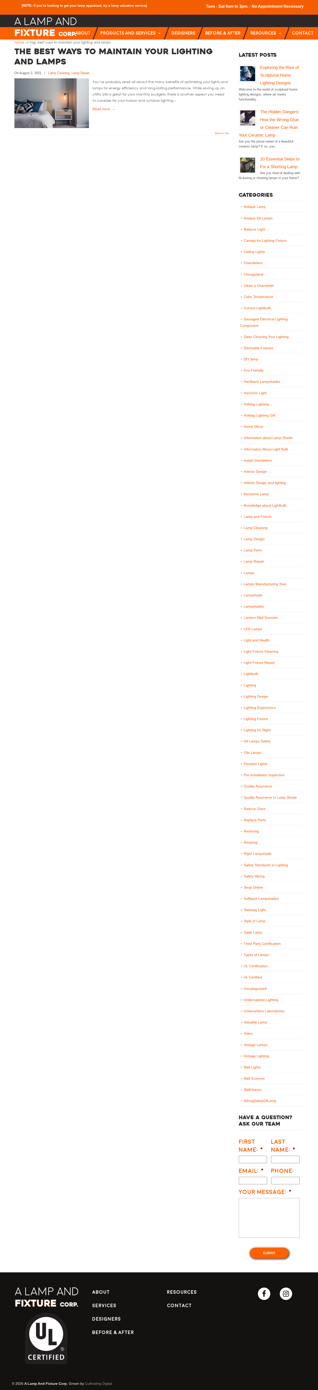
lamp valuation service (128, 5)
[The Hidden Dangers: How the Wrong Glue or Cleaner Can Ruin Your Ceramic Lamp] (247, 117)
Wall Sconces (254, 1078)
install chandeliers (258, 460)
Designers (183, 33)
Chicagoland (253, 274)
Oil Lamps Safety (257, 741)
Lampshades (254, 606)
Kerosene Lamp (256, 494)
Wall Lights (252, 1067)
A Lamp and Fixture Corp (45, 27)
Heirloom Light (255, 393)
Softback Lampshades (261, 899)
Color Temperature (258, 297)
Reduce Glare (255, 809)
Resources (263, 33)
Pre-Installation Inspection (264, 775)
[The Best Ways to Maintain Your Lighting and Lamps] (51, 127)
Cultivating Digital (98, 1384)
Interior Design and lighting (265, 483)
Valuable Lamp (255, 1022)
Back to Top (222, 133)
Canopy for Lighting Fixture (265, 240)
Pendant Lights (255, 764)
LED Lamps (253, 629)
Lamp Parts (253, 550)
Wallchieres (253, 1090)
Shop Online (253, 887)
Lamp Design (254, 539)
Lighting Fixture (256, 719)
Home (19, 42)
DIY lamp (251, 359)
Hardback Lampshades (262, 381)
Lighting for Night (257, 730)
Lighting (250, 685)
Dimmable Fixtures (258, 348)
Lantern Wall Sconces (261, 618)
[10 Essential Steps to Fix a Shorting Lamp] (247, 165)
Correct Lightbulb (257, 308)
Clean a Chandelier (259, 286)
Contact (303, 33)
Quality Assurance (258, 786)
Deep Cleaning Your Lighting (266, 337)
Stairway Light (255, 910)
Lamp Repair (81, 73)
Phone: (282, 1171)
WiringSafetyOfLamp (260, 1101)
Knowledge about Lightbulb (265, 505)
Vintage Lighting (256, 1056)
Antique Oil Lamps (258, 218)
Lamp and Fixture (258, 517)
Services (104, 1305)
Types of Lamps (256, 955)
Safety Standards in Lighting (266, 865)
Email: (251, 1171)
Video (248, 1033)
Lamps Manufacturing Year (265, 584)
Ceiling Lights (254, 252)
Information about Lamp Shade (268, 438)
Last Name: (283, 1146)
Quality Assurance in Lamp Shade (270, 797)
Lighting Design (256, 696)
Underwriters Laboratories (264, 1011)
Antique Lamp (255, 207)
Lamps (249, 573)
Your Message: (265, 1192)
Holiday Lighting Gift (259, 415)
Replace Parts (255, 820)
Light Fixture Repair (259, 663)
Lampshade (253, 595)
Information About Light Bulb (266, 449)
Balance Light (254, 229)
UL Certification (256, 966)
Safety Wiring (254, 876)
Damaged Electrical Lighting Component (264, 322)
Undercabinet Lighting (261, 1000)
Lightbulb (251, 674)
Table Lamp (253, 932)
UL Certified (253, 977)
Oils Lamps (252, 753)
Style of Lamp (254, 921)
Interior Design (255, 472)
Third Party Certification (262, 944)
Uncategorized (255, 989)
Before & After (222, 33)
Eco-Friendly (254, 370)
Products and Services (128, 33)
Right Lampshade (258, 854)
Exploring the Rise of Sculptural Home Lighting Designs (279, 75)
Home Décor (254, 427)
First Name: (251, 1146)
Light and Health (257, 640)
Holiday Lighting (256, 404)
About (82, 33)
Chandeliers (253, 263)
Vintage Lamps (255, 1045)
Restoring (251, 831)
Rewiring (250, 842)
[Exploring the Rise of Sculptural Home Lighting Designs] (247, 73)
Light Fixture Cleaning (261, 651)
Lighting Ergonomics (260, 708)
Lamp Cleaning (59, 73)
